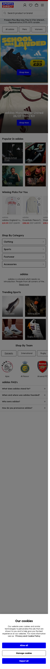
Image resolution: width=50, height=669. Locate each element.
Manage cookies (24, 653)
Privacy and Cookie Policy (27, 636)
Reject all (24, 661)
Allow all (24, 645)
